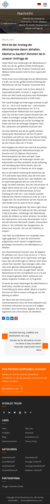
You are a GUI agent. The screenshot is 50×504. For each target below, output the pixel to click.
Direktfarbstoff (8, 466)
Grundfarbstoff (8, 461)
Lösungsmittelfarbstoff (35, 466)
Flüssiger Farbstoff (33, 461)
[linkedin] (9, 412)
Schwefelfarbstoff (9, 470)
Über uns (29, 428)
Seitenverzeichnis (9, 441)
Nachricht (12, 23)
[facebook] (4, 412)
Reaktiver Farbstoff (33, 470)
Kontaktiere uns (10, 388)
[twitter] (15, 412)
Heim (4, 23)
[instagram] (25, 412)
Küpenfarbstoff (8, 457)
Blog (4, 437)
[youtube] (20, 412)
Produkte (6, 433)
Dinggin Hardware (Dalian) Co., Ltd (13, 487)
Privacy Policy (31, 441)
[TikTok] (31, 412)
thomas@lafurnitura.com (31, 500)
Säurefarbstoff (31, 457)
